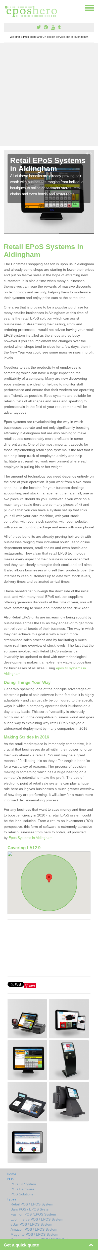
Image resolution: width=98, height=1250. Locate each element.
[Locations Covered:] (6, 7)
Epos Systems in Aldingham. (31, 838)
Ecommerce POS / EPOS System (37, 1219)
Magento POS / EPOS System (34, 1234)
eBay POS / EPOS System (31, 1224)
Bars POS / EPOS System (31, 1209)
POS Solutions (22, 1194)
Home (11, 1174)
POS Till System (23, 1184)
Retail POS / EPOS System (32, 1204)
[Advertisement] (49, 95)
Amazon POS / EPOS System (34, 1229)
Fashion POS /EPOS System (33, 1214)
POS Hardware (22, 1189)
